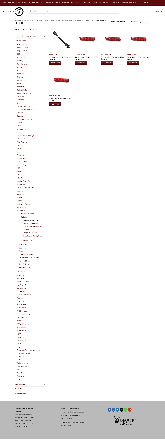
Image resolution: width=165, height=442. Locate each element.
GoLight (20, 152)
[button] (157, 11)
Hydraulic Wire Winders (25, 188)
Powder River (22, 304)
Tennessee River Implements (27, 350)
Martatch (20, 207)
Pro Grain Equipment (24, 314)
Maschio (50, 20)
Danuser (20, 113)
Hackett (19, 171)
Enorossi (20, 129)
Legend (19, 201)
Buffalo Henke (22, 90)
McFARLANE (21, 272)
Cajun (19, 96)
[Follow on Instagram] (113, 410)
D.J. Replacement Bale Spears (27, 109)
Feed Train (20, 142)
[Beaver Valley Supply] (13, 11)
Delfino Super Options (31, 223)
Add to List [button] (55, 63)
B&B (18, 54)
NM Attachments (23, 288)
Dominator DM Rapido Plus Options (33, 228)
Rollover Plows (24, 261)
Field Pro (20, 145)
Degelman (20, 116)
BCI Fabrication (22, 64)
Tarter (19, 344)
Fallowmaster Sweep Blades (27, 139)
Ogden (19, 291)
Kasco (19, 194)
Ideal (18, 191)
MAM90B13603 (80, 54)
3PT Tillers (23, 245)
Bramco (19, 80)
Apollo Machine (22, 47)
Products (18, 389)
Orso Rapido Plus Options (32, 236)
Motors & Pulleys (23, 282)
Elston (19, 126)
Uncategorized (20, 393)
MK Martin (20, 278)
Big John (20, 70)
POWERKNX (21, 308)
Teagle (19, 347)
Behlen (19, 67)
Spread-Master (22, 327)
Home (18, 20)
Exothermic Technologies (26, 136)
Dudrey (19, 122)
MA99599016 (54, 54)
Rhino (19, 321)
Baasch (19, 57)
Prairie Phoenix (22, 311)
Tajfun (19, 334)
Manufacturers (33, 20)
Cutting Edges (22, 106)
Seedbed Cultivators (26, 267)
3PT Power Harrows (69, 20)
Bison (19, 74)
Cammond (20, 100)
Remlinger (20, 317)
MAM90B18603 (132, 54)
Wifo (18, 370)
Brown (19, 83)
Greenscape (21, 158)
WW (18, 379)
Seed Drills (22, 264)
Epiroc (19, 132)
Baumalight (21, 60)
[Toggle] (44, 36)
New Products (20, 384)
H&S (18, 168)
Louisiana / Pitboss (23, 204)
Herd (18, 175)
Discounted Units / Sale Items (26, 36)
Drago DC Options (30, 233)
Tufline (19, 360)
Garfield (19, 149)
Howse (19, 184)
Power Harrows (27, 240)
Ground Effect (22, 162)
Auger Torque (22, 51)
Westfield (20, 366)
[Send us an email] (121, 410)
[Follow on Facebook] (109, 410)
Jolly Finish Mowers (26, 254)
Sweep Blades (22, 330)
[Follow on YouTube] (130, 410)
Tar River (20, 340)
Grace (19, 155)
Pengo (19, 301)
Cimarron (20, 103)
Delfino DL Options (30, 220)
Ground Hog (21, 165)
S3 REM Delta (21, 324)
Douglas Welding (23, 119)
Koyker (19, 197)
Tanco (19, 337)
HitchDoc (20, 178)
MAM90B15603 (106, 54)
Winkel (19, 373)
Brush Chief (21, 87)
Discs (21, 251)
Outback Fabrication (24, 295)
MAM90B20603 (54, 95)
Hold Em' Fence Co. (23, 181)
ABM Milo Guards (23, 44)
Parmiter (20, 298)
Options (88, 20)
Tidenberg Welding (24, 353)
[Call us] (126, 410)
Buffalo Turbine (22, 93)
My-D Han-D (21, 285)
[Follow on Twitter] (117, 410)
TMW (19, 357)
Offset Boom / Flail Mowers (29, 258)
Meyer (19, 275)
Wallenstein (21, 363)
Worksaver (21, 376)
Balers (21, 248)
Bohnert (20, 77)
